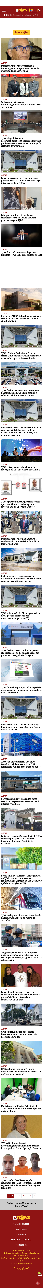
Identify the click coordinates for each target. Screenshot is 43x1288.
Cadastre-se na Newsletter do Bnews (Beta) (21, 1205)
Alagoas (28, 15)
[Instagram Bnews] (23, 1268)
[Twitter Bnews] (20, 1268)
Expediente (21, 1235)
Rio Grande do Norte (17, 15)
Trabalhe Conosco (21, 1224)
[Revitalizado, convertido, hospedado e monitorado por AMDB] (40, 1274)
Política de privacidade (21, 1240)
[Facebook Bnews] (16, 1268)
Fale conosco (21, 1229)
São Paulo (35, 15)
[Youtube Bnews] (27, 1268)
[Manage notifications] (38, 1283)
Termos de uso (22, 1245)
